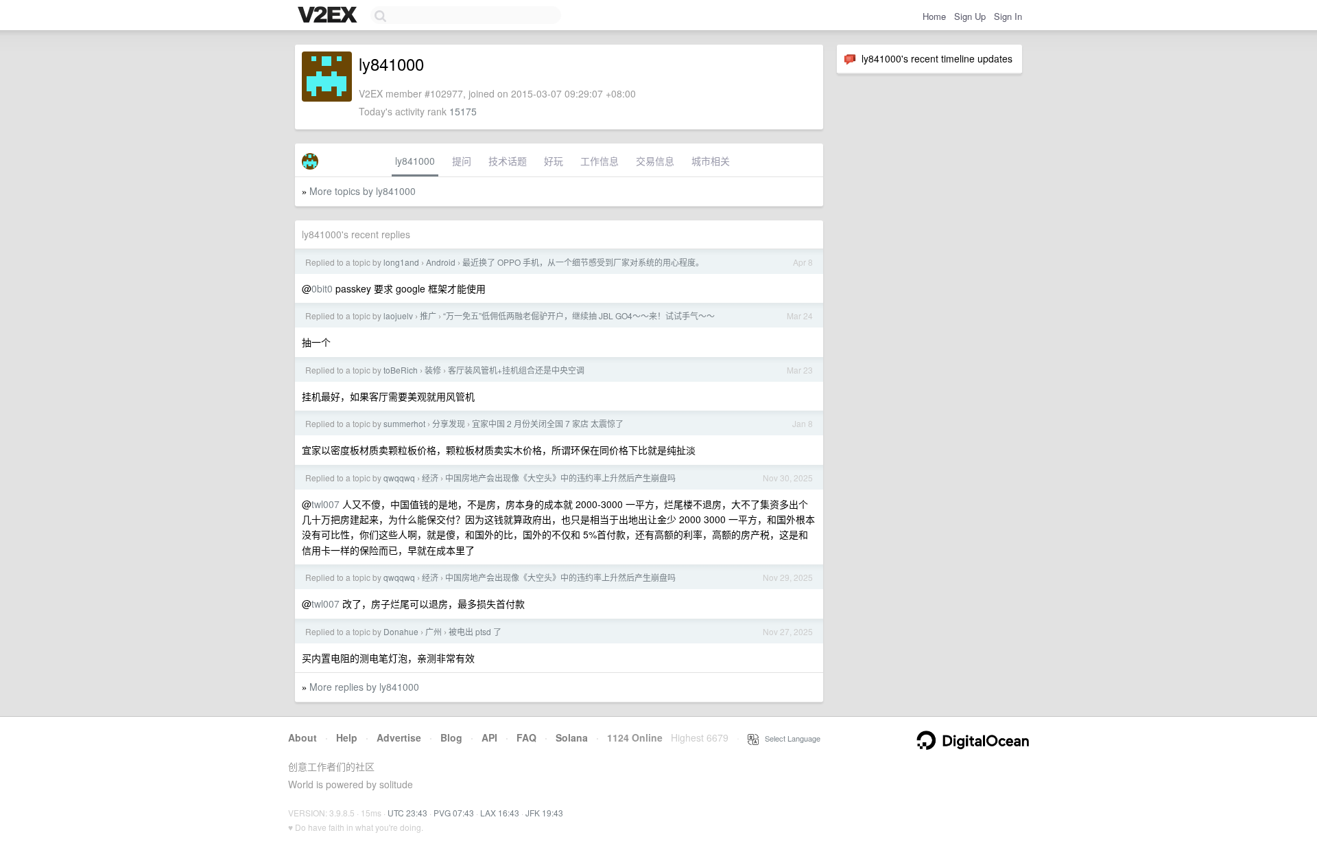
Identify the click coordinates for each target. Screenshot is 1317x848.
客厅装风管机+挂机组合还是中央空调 (516, 370)
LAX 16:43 (499, 812)
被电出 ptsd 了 (475, 631)
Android (440, 262)
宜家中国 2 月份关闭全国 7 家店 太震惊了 (548, 423)
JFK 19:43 (544, 812)
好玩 (553, 161)
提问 (461, 161)
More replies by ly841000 (364, 687)
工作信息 (599, 161)
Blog (451, 737)
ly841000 (415, 161)
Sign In (1008, 16)
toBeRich (400, 370)
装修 (433, 370)
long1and (401, 262)
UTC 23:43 (407, 812)
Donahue (400, 631)
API (489, 737)
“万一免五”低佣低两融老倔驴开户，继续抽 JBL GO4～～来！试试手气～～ (579, 315)
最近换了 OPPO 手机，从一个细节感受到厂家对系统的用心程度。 (583, 262)
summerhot (404, 423)
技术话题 (507, 161)
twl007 (325, 504)
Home (934, 16)
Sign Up (970, 16)
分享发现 (448, 423)
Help (346, 737)
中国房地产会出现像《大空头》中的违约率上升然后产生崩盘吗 (560, 477)
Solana (572, 737)
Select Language (789, 738)
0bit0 (322, 288)
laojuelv (398, 315)
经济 (430, 477)
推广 (428, 315)
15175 (463, 111)
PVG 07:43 (454, 812)
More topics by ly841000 (362, 191)
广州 (433, 631)
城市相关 (710, 161)
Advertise (399, 737)
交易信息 (655, 161)
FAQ (526, 737)
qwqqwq (399, 477)
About (302, 737)
